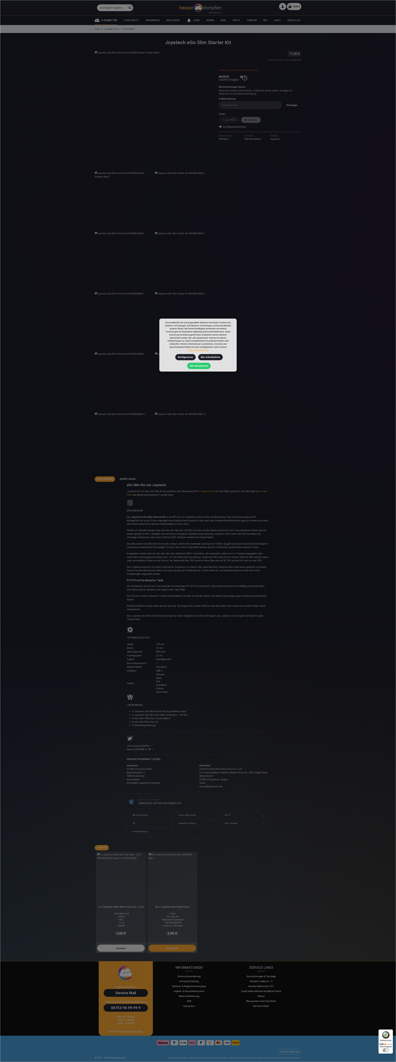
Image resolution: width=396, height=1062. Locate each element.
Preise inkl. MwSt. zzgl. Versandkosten (285, 60)
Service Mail (125, 993)
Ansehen (121, 948)
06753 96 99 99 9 (126, 1008)
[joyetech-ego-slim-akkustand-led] (184, 381)
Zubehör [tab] (102, 847)
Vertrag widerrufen (289, 1052)
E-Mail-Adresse (227, 98)
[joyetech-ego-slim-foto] (123, 441)
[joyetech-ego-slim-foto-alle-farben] (184, 441)
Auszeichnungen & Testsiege (261, 976)
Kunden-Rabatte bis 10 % (261, 986)
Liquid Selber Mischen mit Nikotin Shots (261, 991)
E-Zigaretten (205, 491)
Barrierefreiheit (261, 1006)
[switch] (386, 1050)
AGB (189, 1001)
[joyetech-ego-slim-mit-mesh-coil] (184, 260)
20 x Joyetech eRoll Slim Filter (172, 906)
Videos (261, 996)
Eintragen (291, 105)
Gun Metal (232, 120)
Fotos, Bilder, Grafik (187, 815)
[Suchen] (130, 7)
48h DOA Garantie (140, 815)
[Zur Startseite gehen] (200, 7)
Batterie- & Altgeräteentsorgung (189, 986)
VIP (133, 823)
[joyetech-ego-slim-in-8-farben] (184, 200)
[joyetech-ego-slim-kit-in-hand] (123, 260)
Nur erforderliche (210, 357)
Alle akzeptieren (199, 365)
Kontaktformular (134, 1031)
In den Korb (172, 948)
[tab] (105, 479)
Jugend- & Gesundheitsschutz (188, 991)
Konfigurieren (185, 357)
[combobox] (112, 7)
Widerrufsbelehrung (189, 996)
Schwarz (254, 120)
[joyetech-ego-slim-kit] (154, 110)
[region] (154, 260)
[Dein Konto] (282, 6)
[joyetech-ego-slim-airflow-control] (123, 321)
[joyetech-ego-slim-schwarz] (123, 200)
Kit (213, 491)
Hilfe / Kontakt (231, 823)
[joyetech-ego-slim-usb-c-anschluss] (123, 381)
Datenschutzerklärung (189, 976)
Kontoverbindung (140, 831)
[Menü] (391, 1031)
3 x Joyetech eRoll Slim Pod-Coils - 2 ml (120, 906)
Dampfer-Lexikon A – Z (261, 981)
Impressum (189, 1006)
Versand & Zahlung (187, 823)
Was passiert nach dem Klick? (261, 1001)
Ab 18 (227, 815)
